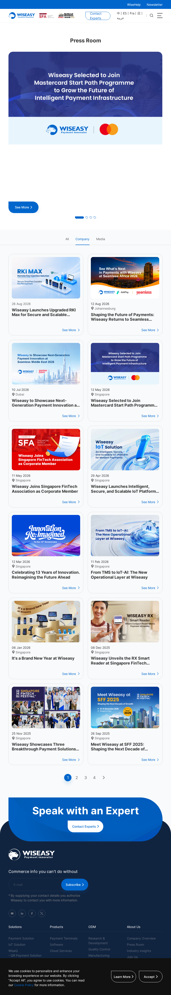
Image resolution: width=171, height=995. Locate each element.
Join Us (132, 957)
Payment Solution (21, 938)
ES (125, 13)
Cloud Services (61, 951)
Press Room (135, 944)
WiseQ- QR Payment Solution (24, 953)
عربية (120, 18)
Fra (132, 13)
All (67, 239)
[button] (79, 217)
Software (56, 944)
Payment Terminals (63, 938)
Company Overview (141, 938)
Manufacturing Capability (99, 957)
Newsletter (155, 4)
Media (100, 239)
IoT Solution (16, 944)
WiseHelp (134, 4)
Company (82, 239)
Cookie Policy (24, 985)
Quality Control (99, 949)
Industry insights (139, 951)
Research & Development (98, 940)
